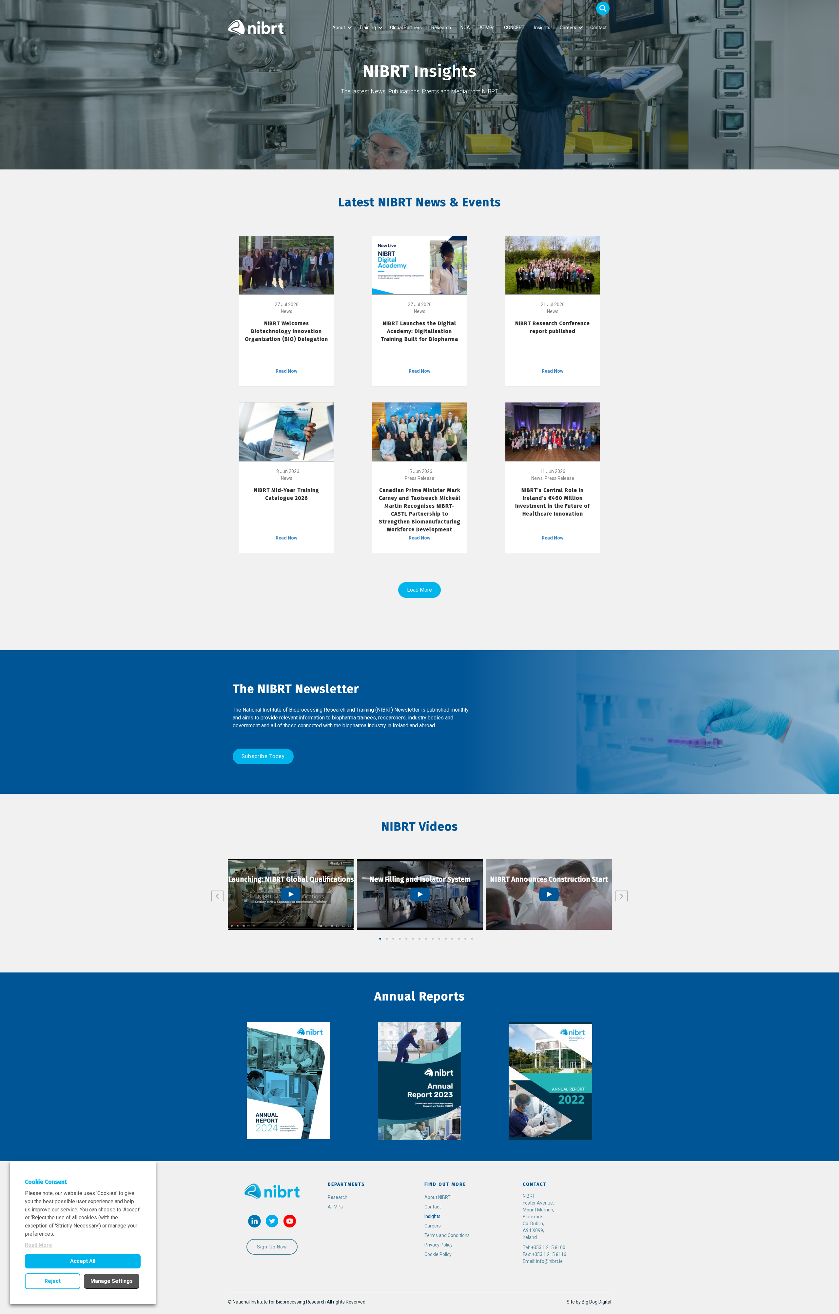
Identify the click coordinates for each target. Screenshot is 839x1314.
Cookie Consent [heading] (46, 1182)
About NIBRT (437, 1197)
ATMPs (487, 27)
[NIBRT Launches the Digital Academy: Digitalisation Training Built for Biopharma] (419, 264)
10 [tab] (439, 938)
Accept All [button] (82, 1261)
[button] (603, 8)
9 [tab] (432, 938)
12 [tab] (452, 938)
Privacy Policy (438, 1244)
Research (441, 27)
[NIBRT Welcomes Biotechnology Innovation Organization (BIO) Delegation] (286, 264)
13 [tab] (459, 938)
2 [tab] (386, 938)
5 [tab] (406, 938)
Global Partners (406, 27)
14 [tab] (465, 938)
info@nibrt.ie (549, 1261)
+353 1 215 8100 (548, 1247)
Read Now (286, 371)
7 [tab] (419, 938)
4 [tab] (400, 938)
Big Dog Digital (596, 1301)
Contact (598, 27)
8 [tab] (426, 938)
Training (367, 27)
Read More (38, 1245)
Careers (568, 27)
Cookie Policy (438, 1254)
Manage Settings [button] (111, 1281)
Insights (542, 27)
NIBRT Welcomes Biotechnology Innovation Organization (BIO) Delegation (286, 331)
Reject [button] (53, 1281)
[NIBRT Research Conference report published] (552, 264)
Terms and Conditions (447, 1235)
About (338, 27)
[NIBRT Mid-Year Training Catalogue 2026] (286, 431)
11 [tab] (445, 938)
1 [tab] (380, 938)
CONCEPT (514, 27)
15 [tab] (472, 938)
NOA (465, 27)
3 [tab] (393, 938)
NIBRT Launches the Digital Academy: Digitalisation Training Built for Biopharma (419, 331)
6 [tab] (413, 938)
